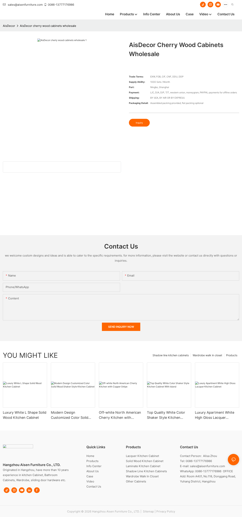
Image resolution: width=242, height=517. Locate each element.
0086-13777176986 (61, 4)
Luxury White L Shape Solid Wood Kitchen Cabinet (24, 415)
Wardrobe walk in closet (207, 355)
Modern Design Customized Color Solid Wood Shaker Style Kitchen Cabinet (73, 415)
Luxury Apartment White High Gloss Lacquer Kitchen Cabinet (214, 415)
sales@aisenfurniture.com (25, 4)
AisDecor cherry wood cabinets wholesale (48, 26)
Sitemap (148, 511)
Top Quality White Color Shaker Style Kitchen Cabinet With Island (166, 415)
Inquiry (139, 122)
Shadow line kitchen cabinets (171, 355)
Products (231, 355)
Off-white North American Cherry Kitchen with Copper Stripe (120, 415)
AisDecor (9, 26)
